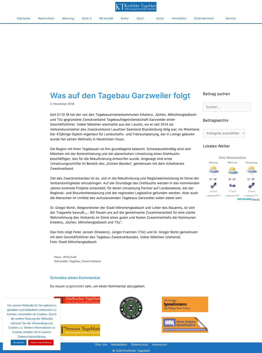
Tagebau (74, 261)
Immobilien (179, 18)
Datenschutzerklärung (40, 342)
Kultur (125, 18)
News (58, 257)
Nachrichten (46, 18)
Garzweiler (61, 261)
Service (231, 18)
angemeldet (75, 286)
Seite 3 (86, 18)
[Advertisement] (131, 52)
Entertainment (204, 18)
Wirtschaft (106, 18)
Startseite (23, 18)
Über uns (101, 344)
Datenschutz (139, 344)
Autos (160, 18)
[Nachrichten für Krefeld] (136, 6)
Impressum (159, 344)
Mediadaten (119, 344)
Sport (140, 18)
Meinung (68, 18)
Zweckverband (91, 261)
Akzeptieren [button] (18, 342)
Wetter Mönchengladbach (232, 157)
